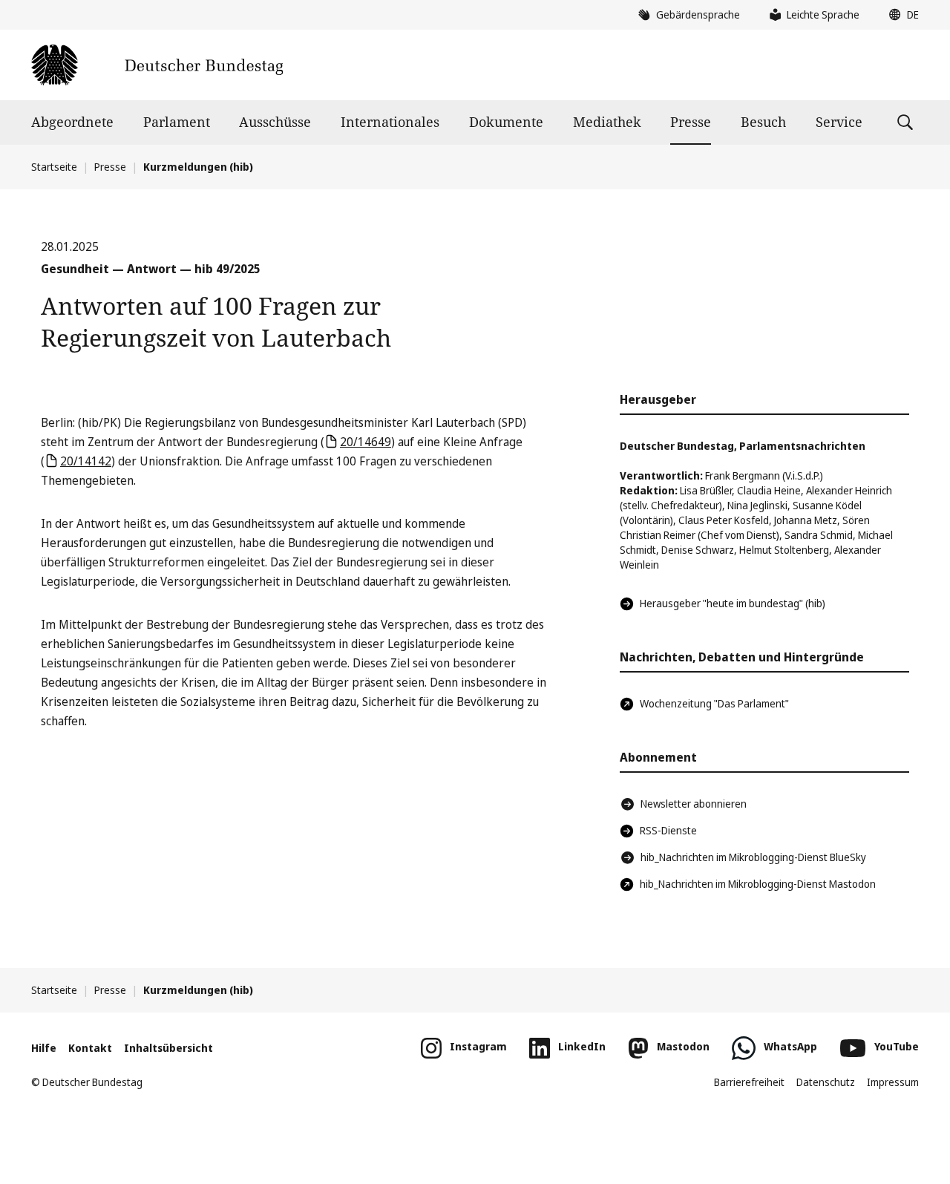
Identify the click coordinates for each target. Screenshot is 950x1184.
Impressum (893, 1082)
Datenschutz (825, 1082)
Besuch (763, 122)
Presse (690, 122)
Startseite (54, 167)
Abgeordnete (72, 122)
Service (839, 122)
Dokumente (506, 122)
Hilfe (43, 1048)
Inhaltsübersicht (168, 1048)
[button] (900, 15)
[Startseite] (157, 65)
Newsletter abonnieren (694, 804)
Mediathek (607, 122)
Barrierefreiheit (749, 1082)
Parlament (176, 122)
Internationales (390, 122)
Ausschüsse (275, 122)
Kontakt (90, 1048)
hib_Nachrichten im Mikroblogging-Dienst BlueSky (753, 857)
